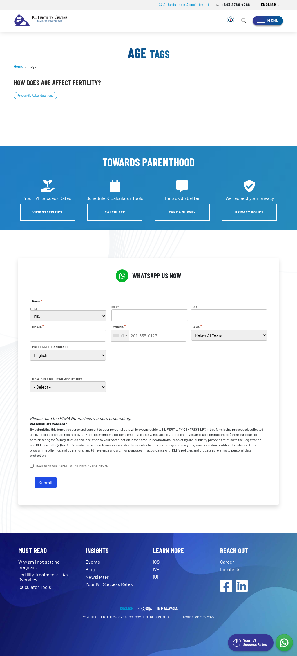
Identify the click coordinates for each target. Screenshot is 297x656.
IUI (155, 577)
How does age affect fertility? (57, 82)
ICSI (157, 561)
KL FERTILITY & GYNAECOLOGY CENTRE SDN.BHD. (132, 617)
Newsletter (97, 577)
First (115, 307)
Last (194, 307)
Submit (45, 482)
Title (34, 308)
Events (93, 561)
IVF (156, 569)
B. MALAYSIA (167, 608)
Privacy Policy (249, 212)
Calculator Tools (34, 587)
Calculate (115, 212)
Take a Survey (182, 212)
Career (227, 561)
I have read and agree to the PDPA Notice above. (72, 465)
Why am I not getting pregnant (39, 564)
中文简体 (145, 608)
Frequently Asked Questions (35, 95)
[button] (270, 5)
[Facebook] (226, 589)
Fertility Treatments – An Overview (43, 577)
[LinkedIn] (242, 589)
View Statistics (47, 212)
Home (18, 66)
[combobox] (120, 335)
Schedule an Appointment (185, 4)
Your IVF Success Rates (109, 584)
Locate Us (230, 569)
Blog (90, 569)
